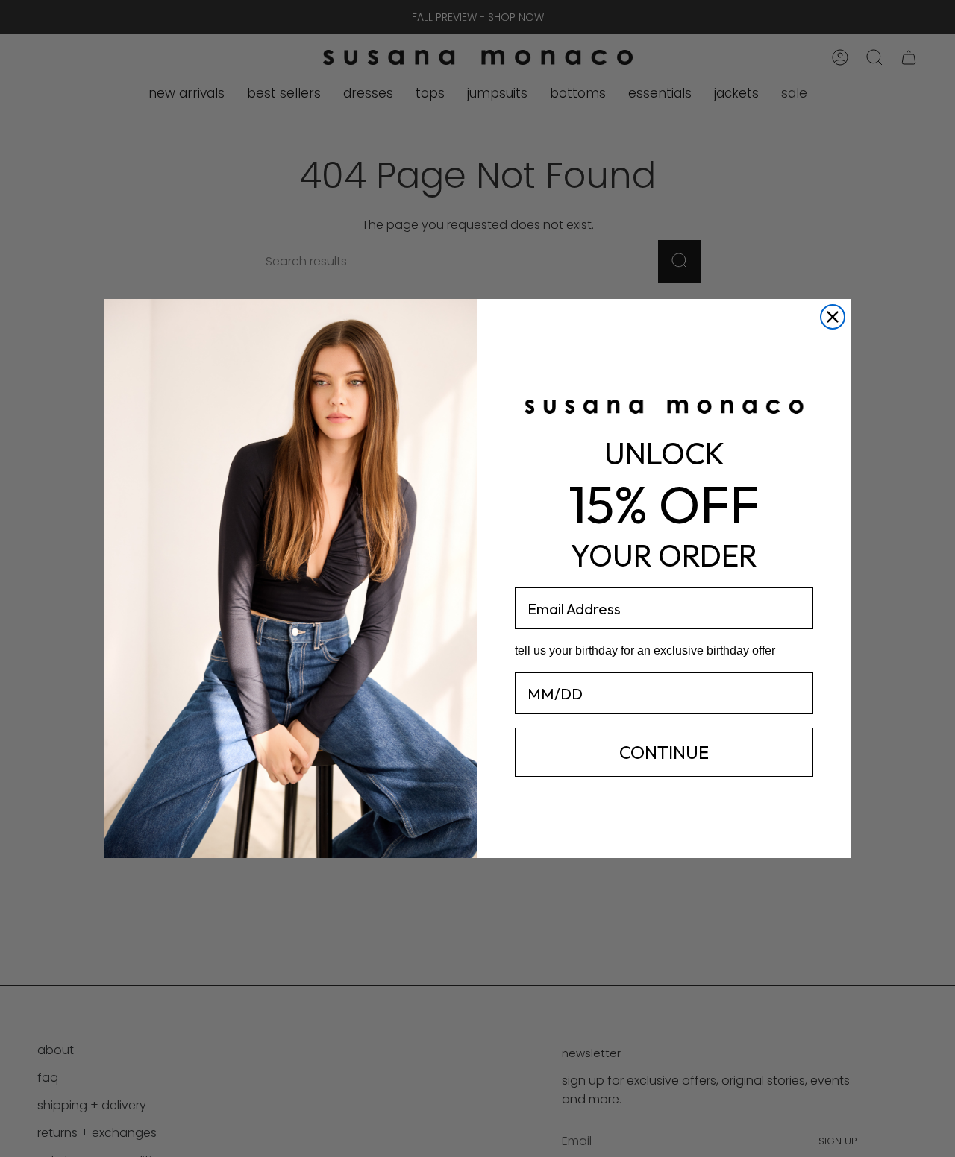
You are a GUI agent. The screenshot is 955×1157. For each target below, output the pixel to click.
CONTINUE (664, 752)
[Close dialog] (833, 317)
